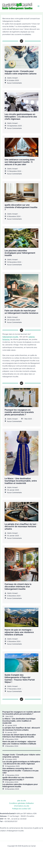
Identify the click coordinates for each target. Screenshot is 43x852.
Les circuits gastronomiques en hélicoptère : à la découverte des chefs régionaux (21, 116)
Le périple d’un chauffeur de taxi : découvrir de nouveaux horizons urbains (21, 526)
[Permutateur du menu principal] (38, 6)
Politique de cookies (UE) (21, 809)
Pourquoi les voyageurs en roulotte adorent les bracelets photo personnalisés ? (19, 412)
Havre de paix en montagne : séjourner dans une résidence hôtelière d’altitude (19, 632)
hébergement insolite (10, 337)
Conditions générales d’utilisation (21, 803)
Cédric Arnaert (12, 78)
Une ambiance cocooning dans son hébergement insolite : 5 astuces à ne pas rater (20, 162)
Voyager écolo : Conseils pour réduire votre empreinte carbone (20, 72)
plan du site (21, 801)
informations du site (21, 806)
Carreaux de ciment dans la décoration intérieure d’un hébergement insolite (18, 586)
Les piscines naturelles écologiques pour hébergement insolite (20, 253)
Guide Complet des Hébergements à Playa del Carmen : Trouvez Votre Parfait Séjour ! (20, 678)
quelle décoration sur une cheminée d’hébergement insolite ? (21, 207)
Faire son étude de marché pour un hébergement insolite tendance (21, 311)
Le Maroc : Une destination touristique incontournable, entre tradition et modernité (21, 480)
